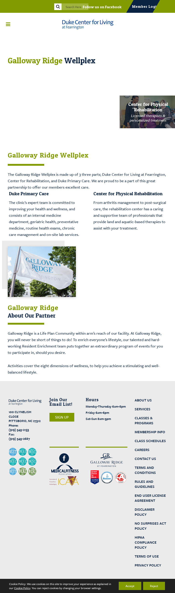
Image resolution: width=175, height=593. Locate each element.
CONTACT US (145, 458)
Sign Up (62, 417)
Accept (130, 586)
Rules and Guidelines (144, 484)
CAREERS (142, 449)
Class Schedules (150, 440)
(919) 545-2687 (19, 438)
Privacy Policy (148, 565)
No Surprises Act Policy (150, 526)
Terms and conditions (145, 470)
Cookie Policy (22, 588)
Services (142, 408)
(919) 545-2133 (19, 429)
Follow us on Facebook (102, 7)
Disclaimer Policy (144, 512)
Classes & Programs (144, 420)
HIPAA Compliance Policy (146, 542)
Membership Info (150, 431)
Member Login (145, 6)
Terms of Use (147, 556)
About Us (143, 400)
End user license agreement (150, 498)
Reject (154, 586)
